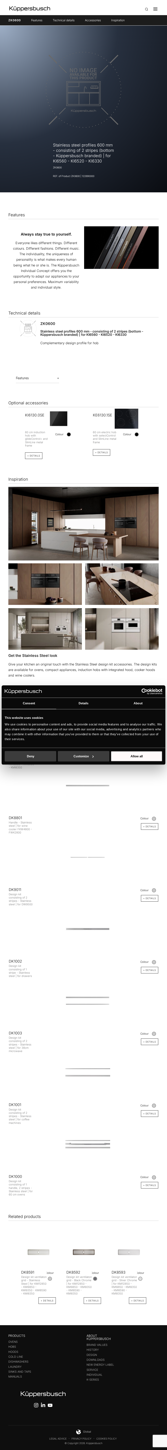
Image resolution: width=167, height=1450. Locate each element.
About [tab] (138, 703)
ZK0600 (14, 20)
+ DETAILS (33, 455)
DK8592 (73, 1272)
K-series (93, 1379)
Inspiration (118, 20)
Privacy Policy (81, 1438)
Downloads (96, 1359)
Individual (94, 1374)
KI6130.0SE (34, 415)
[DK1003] (83, 1000)
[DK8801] (83, 785)
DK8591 (27, 1272)
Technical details (64, 20)
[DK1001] (83, 1072)
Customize (81, 756)
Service (92, 1369)
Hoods (13, 1351)
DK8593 (118, 1272)
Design (92, 1354)
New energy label (100, 1364)
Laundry (15, 1366)
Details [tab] (84, 703)
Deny (30, 756)
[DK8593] (129, 1252)
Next (154, 428)
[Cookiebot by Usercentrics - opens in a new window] (144, 691)
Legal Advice (58, 1438)
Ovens (13, 1341)
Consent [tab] (29, 703)
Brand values (97, 1344)
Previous (13, 428)
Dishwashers (18, 1361)
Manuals (15, 1376)
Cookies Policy (106, 1438)
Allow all (137, 756)
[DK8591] (38, 1252)
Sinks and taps (19, 1371)
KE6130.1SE (102, 415)
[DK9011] (83, 857)
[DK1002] (83, 928)
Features (36, 20)
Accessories (93, 20)
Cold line (15, 1356)
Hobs (12, 1346)
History (93, 1349)
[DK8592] (83, 1252)
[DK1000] (83, 1144)
